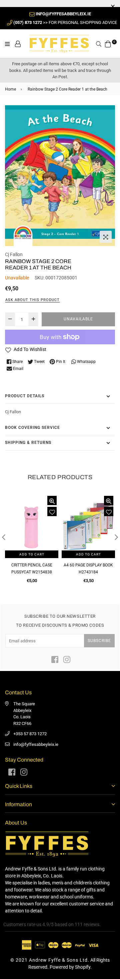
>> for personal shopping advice (65, 22)
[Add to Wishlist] (52, 511)
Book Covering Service (32, 427)
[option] (60, 175)
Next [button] (116, 537)
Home (10, 89)
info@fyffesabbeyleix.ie (35, 744)
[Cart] (108, 43)
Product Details (24, 396)
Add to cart (31, 554)
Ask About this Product (32, 300)
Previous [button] (3, 537)
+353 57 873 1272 (30, 733)
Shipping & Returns (28, 442)
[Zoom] (106, 237)
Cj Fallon (14, 254)
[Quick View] (52, 500)
